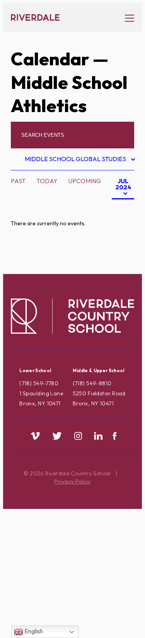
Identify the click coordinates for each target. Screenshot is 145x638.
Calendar (50, 59)
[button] (125, 17)
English (33, 631)
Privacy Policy (72, 481)
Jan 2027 (112, 269)
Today (47, 181)
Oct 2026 (113, 232)
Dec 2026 (113, 257)
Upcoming (84, 181)
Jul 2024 (121, 188)
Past (18, 181)
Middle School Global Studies (76, 160)
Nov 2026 (113, 245)
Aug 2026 (113, 208)
